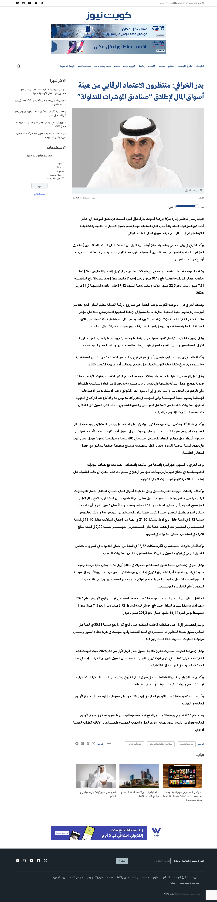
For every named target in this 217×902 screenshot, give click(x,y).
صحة (117, 66)
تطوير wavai (169, 894)
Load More (138, 814)
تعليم (162, 66)
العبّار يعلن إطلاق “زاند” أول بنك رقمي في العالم (97, 794)
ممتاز (59, 167)
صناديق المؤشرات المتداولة (161, 744)
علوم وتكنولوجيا (102, 66)
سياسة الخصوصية (189, 883)
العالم (171, 66)
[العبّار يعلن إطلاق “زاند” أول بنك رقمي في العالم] (96, 787)
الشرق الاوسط (185, 66)
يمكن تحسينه (55, 175)
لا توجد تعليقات (54, 178)
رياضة (142, 66)
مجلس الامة (84, 66)
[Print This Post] (109, 744)
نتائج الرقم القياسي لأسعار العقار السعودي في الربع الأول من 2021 (140, 794)
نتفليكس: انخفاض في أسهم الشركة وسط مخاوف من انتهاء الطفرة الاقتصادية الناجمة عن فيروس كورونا (182, 796)
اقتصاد (152, 66)
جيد (59, 163)
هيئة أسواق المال (135, 744)
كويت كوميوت (67, 66)
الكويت (200, 66)
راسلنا (173, 883)
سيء (59, 171)
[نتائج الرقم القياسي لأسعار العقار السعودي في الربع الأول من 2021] (139, 787)
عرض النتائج (39, 194)
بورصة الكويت (186, 744)
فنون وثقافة (129, 66)
